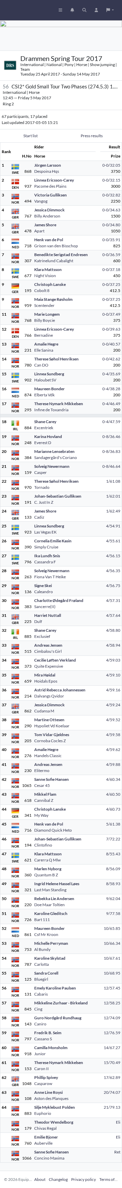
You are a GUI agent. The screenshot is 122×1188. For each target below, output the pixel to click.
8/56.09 (113, 868)
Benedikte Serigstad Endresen (61, 254)
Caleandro (43, 591)
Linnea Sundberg (49, 373)
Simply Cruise (46, 546)
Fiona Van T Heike (50, 576)
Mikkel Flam (45, 794)
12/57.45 (112, 988)
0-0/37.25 (111, 284)
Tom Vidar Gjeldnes (51, 734)
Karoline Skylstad (49, 958)
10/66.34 (112, 943)
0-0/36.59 (111, 254)
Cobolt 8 (41, 290)
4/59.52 (113, 719)
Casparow (43, 1083)
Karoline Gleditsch (50, 913)
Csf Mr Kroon (46, 934)
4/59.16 (113, 689)
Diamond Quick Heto (53, 830)
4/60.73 (113, 809)
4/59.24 (113, 704)
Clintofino (43, 845)
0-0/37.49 (111, 314)
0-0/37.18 (111, 269)
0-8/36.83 (111, 451)
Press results (92, 135)
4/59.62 (113, 749)
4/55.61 (113, 540)
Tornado (41, 487)
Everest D (42, 442)
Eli (118, 1122)
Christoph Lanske (50, 284)
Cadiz (39, 517)
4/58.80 (113, 630)
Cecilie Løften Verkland (55, 660)
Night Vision (45, 275)
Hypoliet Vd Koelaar (51, 725)
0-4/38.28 (111, 388)
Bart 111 (42, 919)
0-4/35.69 (111, 373)
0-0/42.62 (111, 358)
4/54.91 (113, 525)
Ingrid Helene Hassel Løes (56, 883)
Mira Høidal (44, 675)
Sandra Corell (46, 973)
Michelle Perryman (51, 943)
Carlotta (41, 964)
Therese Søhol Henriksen (56, 358)
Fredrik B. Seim (47, 1032)
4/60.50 (113, 794)
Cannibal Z (43, 800)
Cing (38, 1009)
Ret (117, 1151)
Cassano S (43, 1038)
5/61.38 (113, 824)
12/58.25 (112, 1002)
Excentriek (43, 427)
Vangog (40, 201)
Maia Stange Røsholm (53, 299)
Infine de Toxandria (51, 409)
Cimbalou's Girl (48, 651)
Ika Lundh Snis (47, 555)
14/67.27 (112, 1047)
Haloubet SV (45, 379)
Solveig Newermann (51, 466)
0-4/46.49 (111, 403)
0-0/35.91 (111, 239)
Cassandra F (45, 561)
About (39, 1179)
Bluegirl (41, 979)
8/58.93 (113, 883)
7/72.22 (113, 838)
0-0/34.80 (111, 224)
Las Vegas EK (45, 532)
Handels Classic (48, 755)
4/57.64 (113, 615)
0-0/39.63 (111, 329)
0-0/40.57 (111, 344)
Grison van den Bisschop (56, 245)
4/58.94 (113, 645)
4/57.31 (113, 600)
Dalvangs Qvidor (49, 696)
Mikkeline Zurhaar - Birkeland (61, 1002)
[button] (110, 10)
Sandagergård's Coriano (55, 457)
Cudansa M (44, 710)
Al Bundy (42, 949)
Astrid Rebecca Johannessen (59, 689)
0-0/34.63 (111, 209)
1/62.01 (113, 496)
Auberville (43, 1143)
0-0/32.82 (111, 194)
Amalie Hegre (46, 344)
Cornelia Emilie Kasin (53, 540)
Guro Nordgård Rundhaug (57, 1017)
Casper (40, 472)
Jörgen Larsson (47, 165)
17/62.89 (112, 1077)
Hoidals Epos (45, 681)
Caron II (41, 1068)
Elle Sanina (43, 350)
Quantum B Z (46, 874)
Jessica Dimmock (49, 209)
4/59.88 (113, 764)
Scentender (44, 305)
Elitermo (41, 770)
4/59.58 (113, 734)
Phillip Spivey (46, 1077)
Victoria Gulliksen (50, 194)
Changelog (58, 1179)
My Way (41, 815)
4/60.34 (113, 779)
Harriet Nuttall (47, 615)
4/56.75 (113, 585)
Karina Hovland (48, 436)
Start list (30, 135)
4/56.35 (113, 570)
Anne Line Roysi (48, 1092)
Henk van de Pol (48, 239)
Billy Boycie (44, 320)
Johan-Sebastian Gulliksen (57, 496)
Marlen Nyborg (47, 868)
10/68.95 (112, 973)
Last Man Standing (50, 889)
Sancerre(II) (45, 606)
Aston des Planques (51, 1098)
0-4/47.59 (111, 421)
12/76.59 (112, 1032)
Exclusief (42, 636)
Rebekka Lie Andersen (54, 898)
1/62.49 (113, 511)
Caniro (40, 1023)
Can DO (41, 365)
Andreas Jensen (48, 645)
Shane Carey (45, 421)
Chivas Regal (45, 1128)
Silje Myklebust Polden (54, 1107)
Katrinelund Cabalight (53, 260)
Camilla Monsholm (50, 1047)
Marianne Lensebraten (54, 451)
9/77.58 (113, 913)
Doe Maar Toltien (49, 904)
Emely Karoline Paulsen (55, 988)
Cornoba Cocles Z (50, 740)
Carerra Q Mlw (47, 859)
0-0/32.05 (111, 165)
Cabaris (41, 994)
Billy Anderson (47, 215)
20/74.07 (112, 1092)
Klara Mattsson (48, 269)
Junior (40, 1053)
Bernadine (43, 335)
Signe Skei (43, 585)
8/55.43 (113, 853)
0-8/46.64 (111, 466)
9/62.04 (113, 898)
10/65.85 (112, 928)
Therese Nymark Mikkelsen (58, 403)
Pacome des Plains (50, 186)
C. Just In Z (43, 502)
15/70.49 (112, 1062)
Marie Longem (47, 314)
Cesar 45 (42, 785)
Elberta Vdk (44, 394)
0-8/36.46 (111, 436)
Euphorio (42, 1113)
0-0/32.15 (111, 180)
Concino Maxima (49, 1158)
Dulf (38, 621)
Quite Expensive (48, 666)
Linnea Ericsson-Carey (54, 180)
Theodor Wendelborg (53, 1122)
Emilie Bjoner (46, 1137)
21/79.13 (112, 1107)
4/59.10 (113, 675)
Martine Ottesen (49, 719)
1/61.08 (113, 481)
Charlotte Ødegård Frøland (58, 600)
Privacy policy (83, 1179)
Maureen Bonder (49, 388)
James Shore (45, 224)
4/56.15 (113, 555)
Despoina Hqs (46, 171)
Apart (39, 230)
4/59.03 (113, 660)
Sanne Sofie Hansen (51, 779)
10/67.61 (112, 958)
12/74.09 (112, 1017)
